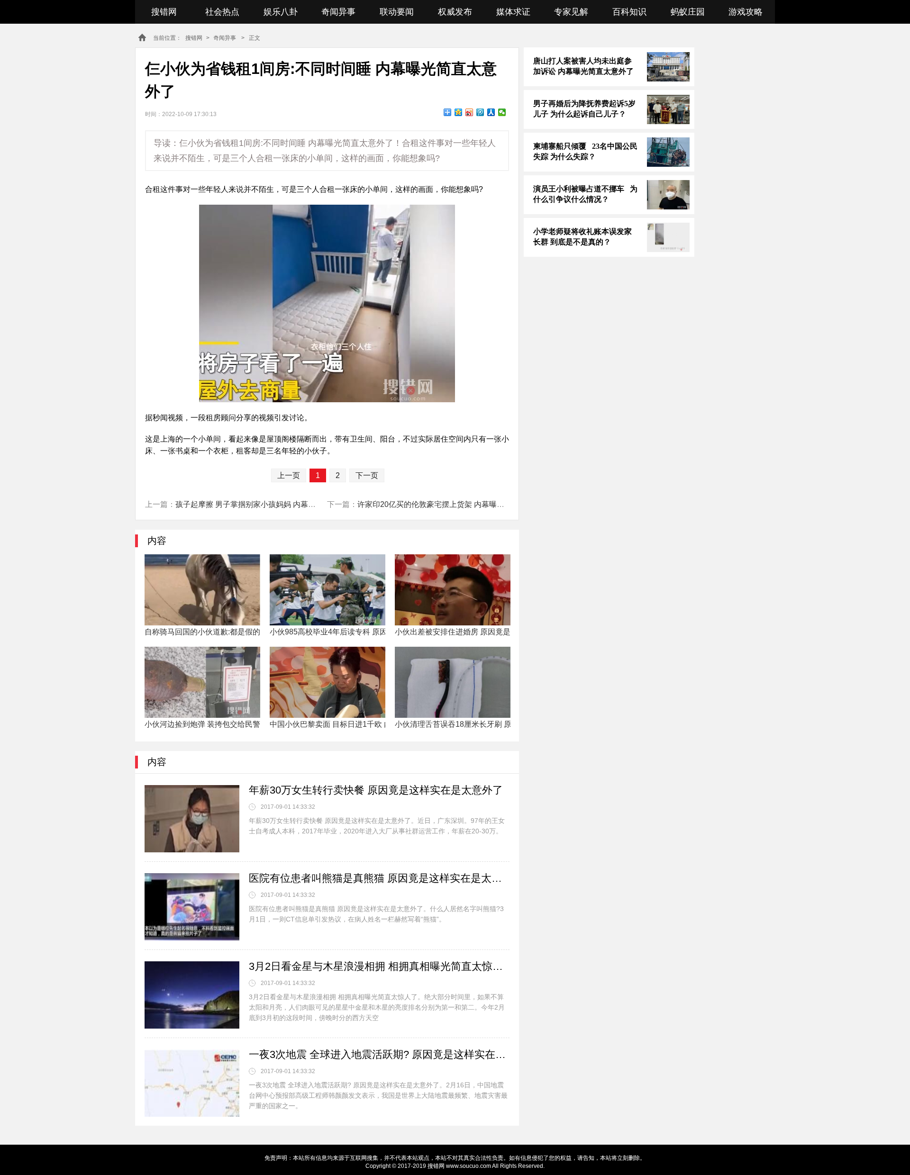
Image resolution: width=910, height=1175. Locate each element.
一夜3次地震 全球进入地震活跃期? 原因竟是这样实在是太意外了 (379, 1054)
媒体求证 (513, 12)
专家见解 (571, 12)
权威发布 (455, 12)
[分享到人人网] (491, 112)
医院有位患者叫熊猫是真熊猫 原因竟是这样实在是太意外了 (379, 878)
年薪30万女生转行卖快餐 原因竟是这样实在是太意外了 (376, 790)
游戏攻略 (745, 12)
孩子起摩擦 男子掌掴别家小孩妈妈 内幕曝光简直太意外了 (272, 504)
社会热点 (222, 12)
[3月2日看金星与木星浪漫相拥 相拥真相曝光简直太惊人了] (192, 995)
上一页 (288, 475)
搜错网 (164, 12)
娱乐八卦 (281, 12)
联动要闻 (397, 12)
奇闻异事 (338, 12)
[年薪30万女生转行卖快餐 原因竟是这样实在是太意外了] (192, 818)
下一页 (366, 475)
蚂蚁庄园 (688, 12)
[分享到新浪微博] (469, 112)
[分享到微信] (502, 112)
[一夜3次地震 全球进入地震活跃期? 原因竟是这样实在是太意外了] (192, 1083)
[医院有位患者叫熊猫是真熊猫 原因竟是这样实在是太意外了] (192, 906)
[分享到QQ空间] (459, 112)
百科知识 (629, 12)
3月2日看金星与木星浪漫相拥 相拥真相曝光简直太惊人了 (379, 966)
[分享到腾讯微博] (480, 112)
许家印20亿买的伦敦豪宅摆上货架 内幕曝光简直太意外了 (453, 504)
